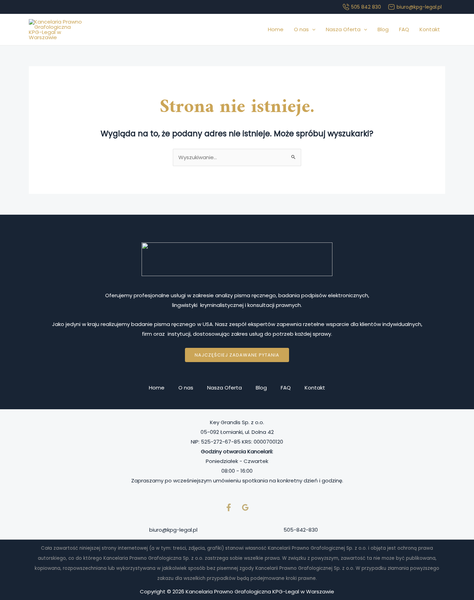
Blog (383, 29)
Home (275, 29)
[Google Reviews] (245, 507)
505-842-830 (300, 529)
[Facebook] (228, 507)
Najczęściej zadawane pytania (237, 355)
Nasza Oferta (343, 29)
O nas (301, 29)
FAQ (404, 29)
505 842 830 (366, 6)
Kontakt (430, 29)
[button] (312, 29)
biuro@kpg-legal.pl (419, 6)
